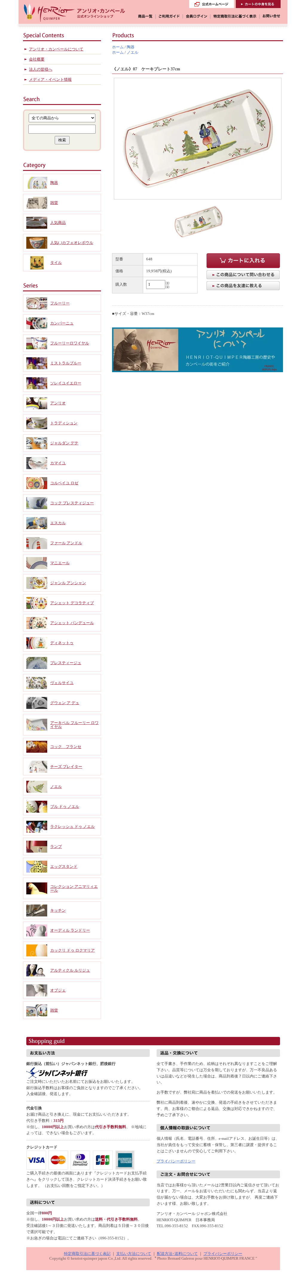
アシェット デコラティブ (72, 603)
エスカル (58, 523)
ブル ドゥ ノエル (64, 806)
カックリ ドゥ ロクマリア (72, 950)
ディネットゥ (62, 643)
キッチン (58, 910)
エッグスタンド (63, 866)
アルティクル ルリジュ (70, 970)
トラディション (63, 423)
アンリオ (58, 403)
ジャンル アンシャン (68, 583)
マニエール (60, 563)
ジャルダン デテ (64, 443)
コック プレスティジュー (72, 503)
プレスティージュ (65, 663)
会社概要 (37, 59)
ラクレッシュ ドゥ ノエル (72, 826)
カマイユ (58, 463)
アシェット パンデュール (72, 623)
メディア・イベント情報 (50, 79)
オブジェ (58, 990)
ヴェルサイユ (62, 683)
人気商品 (58, 222)
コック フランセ (65, 746)
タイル (56, 262)
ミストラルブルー (65, 363)
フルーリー (60, 303)
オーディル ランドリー (70, 930)
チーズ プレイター (66, 766)
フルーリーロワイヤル (69, 343)
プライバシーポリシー (176, 1161)
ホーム (118, 47)
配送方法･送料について (177, 1253)
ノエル (132, 52)
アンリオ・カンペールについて (56, 49)
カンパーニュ (62, 323)
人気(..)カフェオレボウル (71, 242)
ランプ (56, 846)
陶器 (130, 47)
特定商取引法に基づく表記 (87, 1253)
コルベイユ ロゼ (64, 483)
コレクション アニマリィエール (74, 888)
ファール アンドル (66, 543)
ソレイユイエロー (65, 383)
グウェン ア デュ (64, 703)
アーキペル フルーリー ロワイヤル (74, 725)
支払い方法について (133, 1253)
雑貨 (54, 202)
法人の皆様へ (40, 69)
